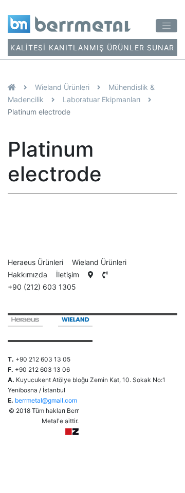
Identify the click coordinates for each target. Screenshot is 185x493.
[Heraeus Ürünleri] (25, 321)
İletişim (67, 274)
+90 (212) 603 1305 (42, 286)
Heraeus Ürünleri (35, 262)
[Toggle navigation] (166, 26)
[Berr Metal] (69, 20)
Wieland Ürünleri (62, 87)
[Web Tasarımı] (72, 431)
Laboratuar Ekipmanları (101, 99)
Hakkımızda (27, 274)
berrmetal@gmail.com (46, 400)
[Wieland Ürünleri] (75, 321)
